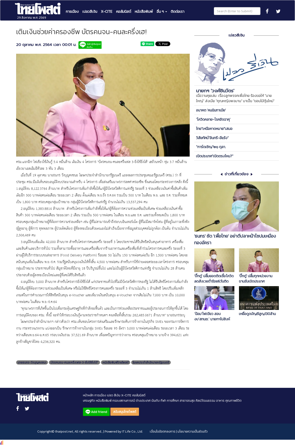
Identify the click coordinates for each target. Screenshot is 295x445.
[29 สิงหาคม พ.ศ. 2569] (38, 6)
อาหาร (220, 400)
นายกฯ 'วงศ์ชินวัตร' (215, 90)
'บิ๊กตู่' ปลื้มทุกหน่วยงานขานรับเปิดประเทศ (255, 278)
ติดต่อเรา (177, 11)
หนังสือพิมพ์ (144, 11)
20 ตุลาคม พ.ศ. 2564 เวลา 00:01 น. (46, 44)
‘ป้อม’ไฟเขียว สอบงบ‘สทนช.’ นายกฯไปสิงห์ (212, 316)
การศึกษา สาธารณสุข (181, 400)
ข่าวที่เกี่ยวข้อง (236, 174)
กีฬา (163, 400)
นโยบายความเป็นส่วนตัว (192, 431)
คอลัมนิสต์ (123, 11)
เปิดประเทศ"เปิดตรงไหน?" (214, 156)
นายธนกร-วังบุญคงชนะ (32, 362)
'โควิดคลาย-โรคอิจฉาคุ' (213, 119)
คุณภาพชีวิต (233, 400)
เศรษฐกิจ (89, 400)
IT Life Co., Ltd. (132, 431)
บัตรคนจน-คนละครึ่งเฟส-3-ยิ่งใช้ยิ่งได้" (74, 362)
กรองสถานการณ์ (123, 400)
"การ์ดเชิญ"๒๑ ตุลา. (211, 146)
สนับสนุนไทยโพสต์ (124, 411)
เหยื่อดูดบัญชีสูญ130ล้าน (257, 313)
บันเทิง (155, 400)
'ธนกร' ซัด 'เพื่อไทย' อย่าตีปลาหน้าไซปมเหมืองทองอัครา (235, 239)
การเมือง (72, 11)
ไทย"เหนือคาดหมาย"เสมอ (214, 128)
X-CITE (106, 11)
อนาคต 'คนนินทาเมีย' (211, 110)
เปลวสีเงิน (90, 11)
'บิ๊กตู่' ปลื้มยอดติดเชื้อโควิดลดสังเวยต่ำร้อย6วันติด (214, 278)
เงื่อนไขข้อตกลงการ (162, 431)
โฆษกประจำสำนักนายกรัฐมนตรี (151, 362)
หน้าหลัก (88, 395)
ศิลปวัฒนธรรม (205, 400)
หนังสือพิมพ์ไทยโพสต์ (116, 362)
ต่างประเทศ (143, 400)
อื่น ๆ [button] (161, 11)
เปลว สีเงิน (113, 395)
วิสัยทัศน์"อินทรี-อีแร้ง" (212, 137)
